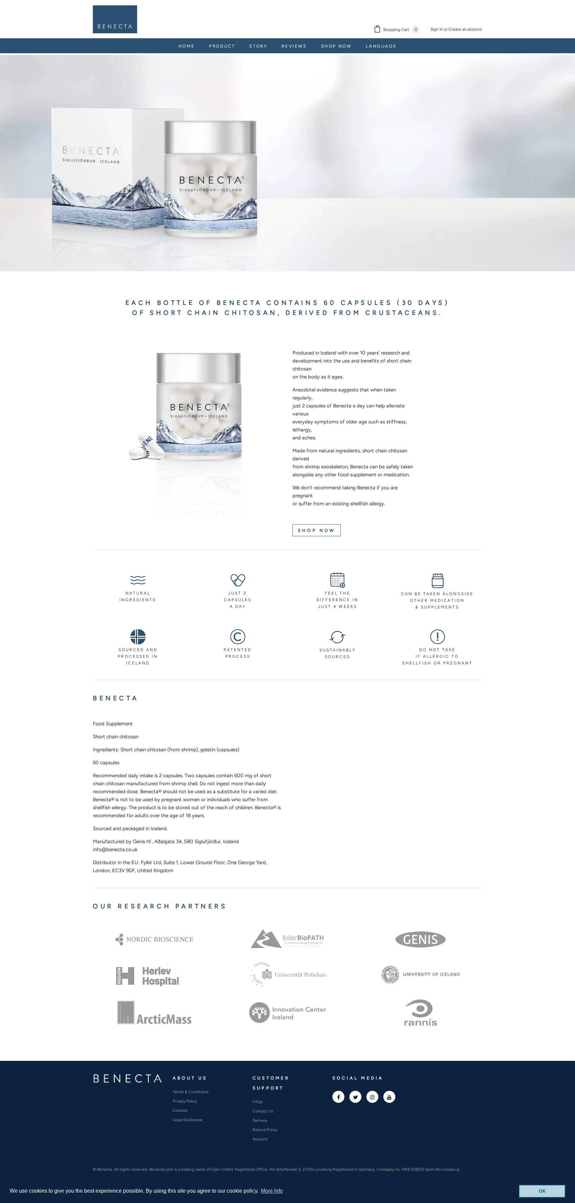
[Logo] (115, 19)
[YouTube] (389, 1097)
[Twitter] (355, 1097)
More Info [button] (272, 1191)
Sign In (437, 29)
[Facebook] (338, 1097)
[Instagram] (372, 1097)
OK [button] (542, 1191)
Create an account (465, 29)
